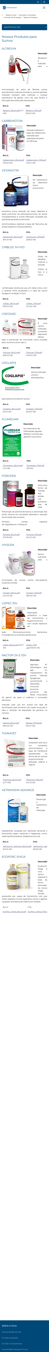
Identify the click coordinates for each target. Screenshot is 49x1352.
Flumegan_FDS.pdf (35, 465)
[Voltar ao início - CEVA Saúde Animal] (11, 7)
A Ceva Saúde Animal (11, 1332)
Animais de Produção (12, 17)
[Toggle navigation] (44, 7)
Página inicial (10, 15)
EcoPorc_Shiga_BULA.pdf (14, 912)
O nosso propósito (10, 1338)
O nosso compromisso (12, 1344)
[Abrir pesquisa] (38, 2)
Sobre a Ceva (9, 1325)
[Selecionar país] (44, 2)
